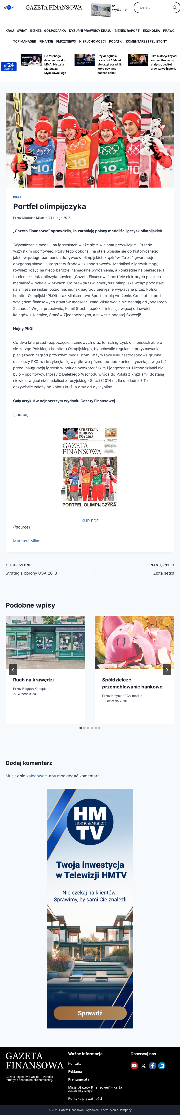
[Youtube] (134, 1065)
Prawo (169, 31)
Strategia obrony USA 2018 (31, 569)
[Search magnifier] (175, 7)
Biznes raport (127, 31)
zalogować (36, 776)
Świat (22, 31)
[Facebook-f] (152, 1065)
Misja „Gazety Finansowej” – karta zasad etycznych (95, 1089)
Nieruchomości (92, 41)
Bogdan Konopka (35, 689)
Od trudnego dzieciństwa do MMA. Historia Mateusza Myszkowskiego (55, 64)
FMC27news (66, 41)
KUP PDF (90, 520)
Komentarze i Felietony (146, 41)
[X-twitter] (143, 1065)
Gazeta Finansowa (35, 1061)
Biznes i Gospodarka (48, 31)
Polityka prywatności (85, 1098)
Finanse (46, 41)
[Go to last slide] (13, 669)
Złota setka (162, 569)
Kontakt (74, 1063)
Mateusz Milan (33, 218)
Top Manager (24, 41)
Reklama (75, 1071)
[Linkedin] (161, 1065)
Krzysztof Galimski (125, 696)
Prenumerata (78, 1079)
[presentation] (45, 642)
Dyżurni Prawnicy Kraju (90, 31)
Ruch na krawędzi (33, 680)
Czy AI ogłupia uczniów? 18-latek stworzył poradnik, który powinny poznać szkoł (110, 64)
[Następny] (167, 669)
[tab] (80, 728)
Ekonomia (151, 31)
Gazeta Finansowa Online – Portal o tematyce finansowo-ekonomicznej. (29, 1078)
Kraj (10, 31)
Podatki (116, 41)
